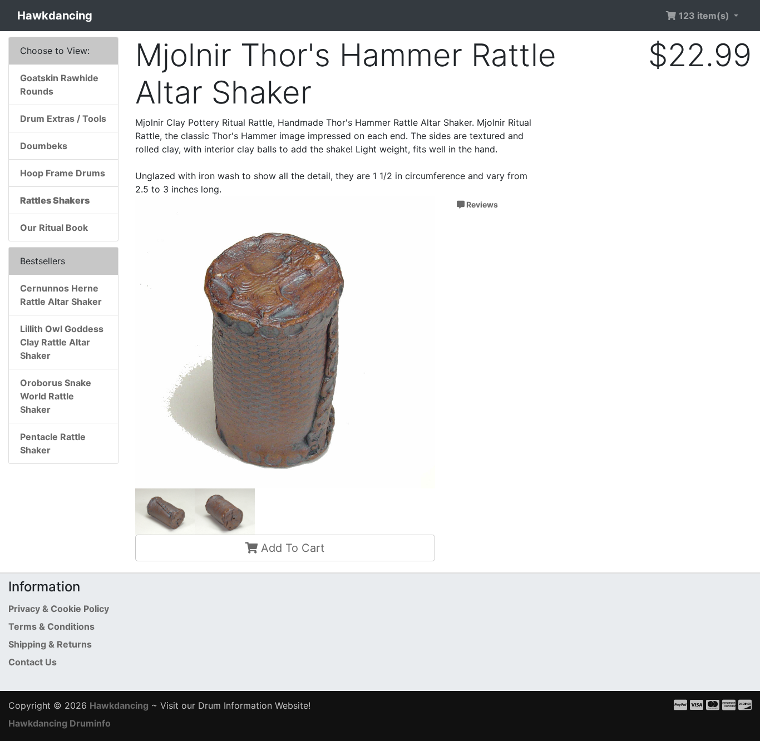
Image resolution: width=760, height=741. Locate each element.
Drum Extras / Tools (63, 118)
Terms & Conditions (51, 626)
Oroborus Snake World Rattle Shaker (55, 396)
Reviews (481, 204)
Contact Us (32, 662)
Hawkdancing (54, 15)
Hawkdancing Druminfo (59, 723)
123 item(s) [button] (704, 15)
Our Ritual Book (54, 227)
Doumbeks (43, 145)
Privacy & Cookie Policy (58, 608)
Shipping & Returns (50, 644)
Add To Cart (291, 548)
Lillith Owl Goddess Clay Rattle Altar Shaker (61, 342)
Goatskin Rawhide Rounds (59, 84)
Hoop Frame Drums (62, 173)
